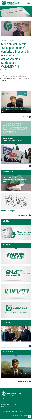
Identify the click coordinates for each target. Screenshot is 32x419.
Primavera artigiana (8, 210)
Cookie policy (14, 411)
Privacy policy (22, 411)
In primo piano (5, 40)
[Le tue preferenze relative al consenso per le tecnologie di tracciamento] (29, 416)
